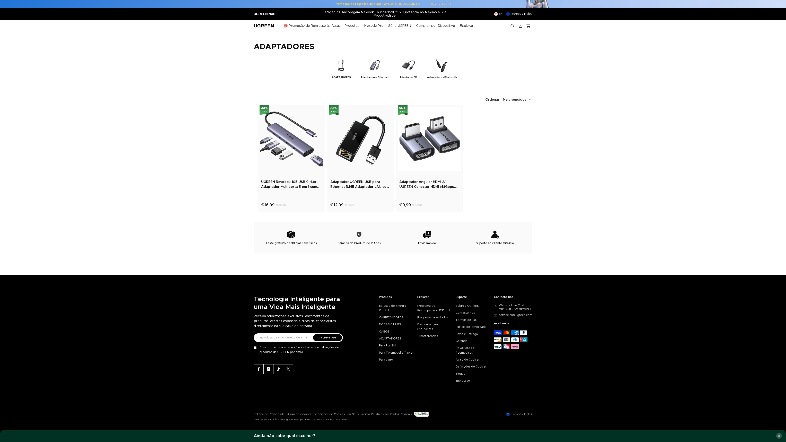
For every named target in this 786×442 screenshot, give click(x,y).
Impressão (463, 380)
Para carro (386, 359)
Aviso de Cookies (468, 359)
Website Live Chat (511, 305)
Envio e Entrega (467, 334)
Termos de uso (466, 320)
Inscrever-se (327, 337)
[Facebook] (259, 369)
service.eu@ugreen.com (515, 315)
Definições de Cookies (471, 366)
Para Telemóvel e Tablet (396, 352)
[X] (288, 369)
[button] (508, 100)
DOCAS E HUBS (390, 324)
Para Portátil (387, 345)
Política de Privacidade (471, 327)
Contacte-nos (465, 312)
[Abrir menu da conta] (520, 26)
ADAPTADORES (390, 338)
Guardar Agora (440, 4)
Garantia (461, 341)
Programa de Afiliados (432, 317)
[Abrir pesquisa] (512, 26)
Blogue (460, 373)
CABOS (384, 331)
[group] (341, 68)
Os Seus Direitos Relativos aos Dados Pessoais (379, 414)
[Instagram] (268, 369)
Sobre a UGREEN (467, 305)
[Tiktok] (278, 369)
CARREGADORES (391, 317)
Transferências (427, 336)
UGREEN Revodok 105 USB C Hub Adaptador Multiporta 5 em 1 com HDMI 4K (289, 184)
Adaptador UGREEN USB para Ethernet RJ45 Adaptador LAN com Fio (359, 184)
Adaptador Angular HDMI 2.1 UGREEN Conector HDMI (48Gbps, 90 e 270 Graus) (427, 184)
